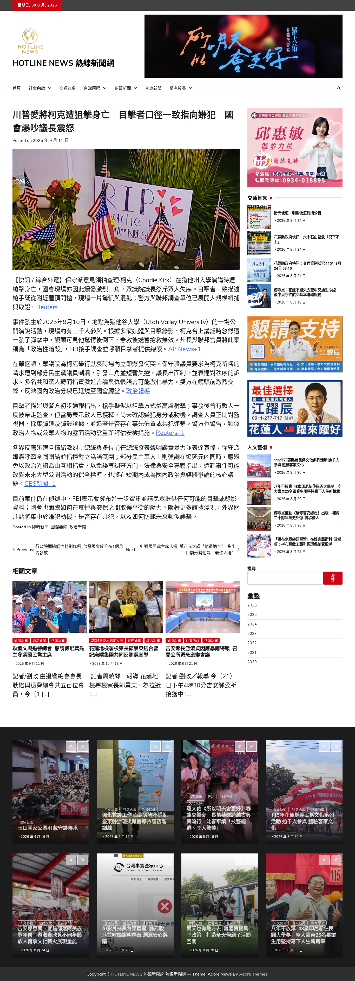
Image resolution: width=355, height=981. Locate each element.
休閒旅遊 (195, 923)
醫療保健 (149, 809)
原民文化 (45, 923)
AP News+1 (184, 349)
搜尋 (251, 568)
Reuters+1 (170, 432)
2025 (252, 614)
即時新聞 (40, 526)
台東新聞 (153, 88)
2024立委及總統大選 (107, 640)
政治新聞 (77, 526)
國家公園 (26, 822)
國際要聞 (59, 526)
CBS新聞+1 (40, 483)
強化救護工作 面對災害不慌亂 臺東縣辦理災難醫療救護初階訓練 (137, 821)
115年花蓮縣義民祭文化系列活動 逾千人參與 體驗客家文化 (302, 821)
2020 (252, 662)
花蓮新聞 (122, 88)
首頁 (16, 88)
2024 (252, 624)
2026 (252, 605)
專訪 (211, 796)
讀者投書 (177, 88)
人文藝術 (26, 923)
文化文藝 (195, 803)
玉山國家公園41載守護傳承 (48, 828)
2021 (252, 652)
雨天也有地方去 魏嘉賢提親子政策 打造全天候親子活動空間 (219, 935)
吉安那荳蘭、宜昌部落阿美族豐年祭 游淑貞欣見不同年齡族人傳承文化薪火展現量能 (50, 935)
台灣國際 (92, 88)
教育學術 (226, 796)
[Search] (339, 88)
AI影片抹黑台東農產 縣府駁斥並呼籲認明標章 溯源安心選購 (135, 935)
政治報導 (138, 391)
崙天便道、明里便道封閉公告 (297, 213)
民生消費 (130, 923)
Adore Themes (253, 974)
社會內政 (37, 88)
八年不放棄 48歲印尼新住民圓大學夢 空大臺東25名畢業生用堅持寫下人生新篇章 (303, 935)
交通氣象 (67, 88)
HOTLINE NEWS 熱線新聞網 (63, 63)
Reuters (47, 307)
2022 (252, 643)
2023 (252, 633)
